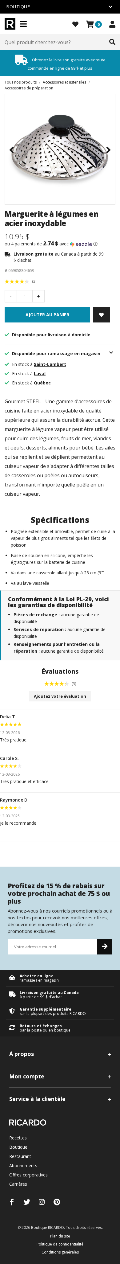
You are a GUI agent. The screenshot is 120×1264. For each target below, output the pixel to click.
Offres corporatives (28, 1175)
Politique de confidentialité (60, 1244)
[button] (60, 244)
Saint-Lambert (50, 364)
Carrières (18, 1184)
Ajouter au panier (47, 315)
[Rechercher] (112, 42)
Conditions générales (60, 1252)
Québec (42, 383)
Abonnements (23, 1165)
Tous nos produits (21, 82)
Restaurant (20, 1156)
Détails (60, 978)
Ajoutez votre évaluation (60, 696)
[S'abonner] (104, 946)
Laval (40, 373)
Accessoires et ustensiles (64, 82)
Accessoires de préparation (29, 88)
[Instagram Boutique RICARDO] (42, 1202)
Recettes (18, 1138)
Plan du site (60, 1236)
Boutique (18, 1147)
